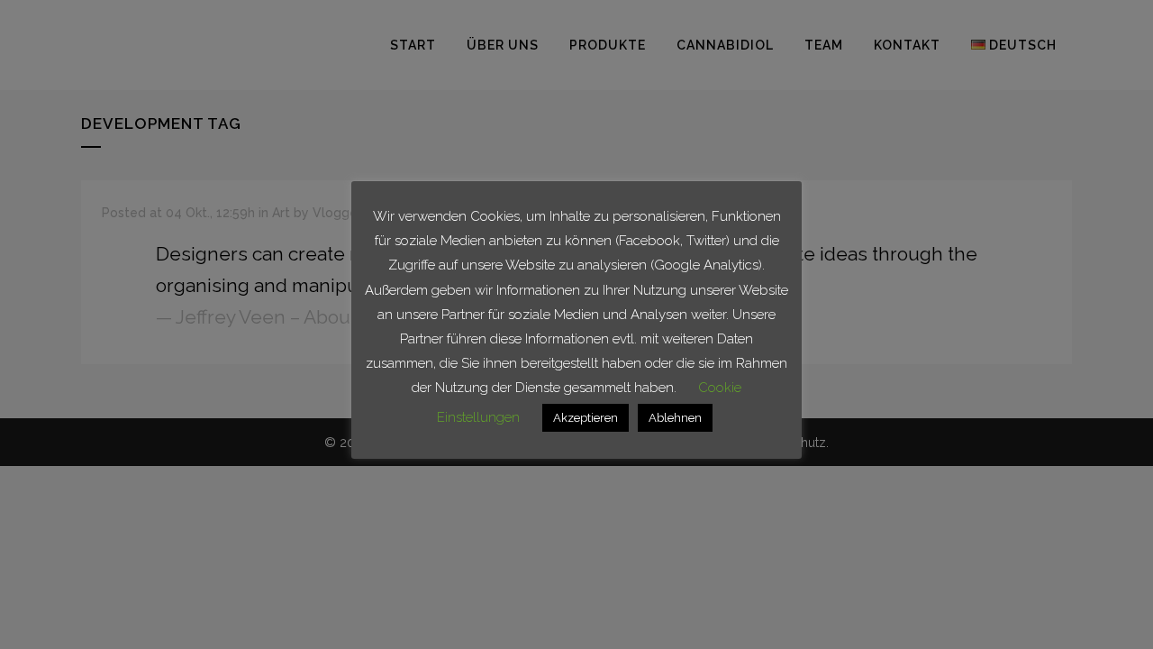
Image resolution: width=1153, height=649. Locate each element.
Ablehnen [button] (675, 418)
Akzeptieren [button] (585, 418)
